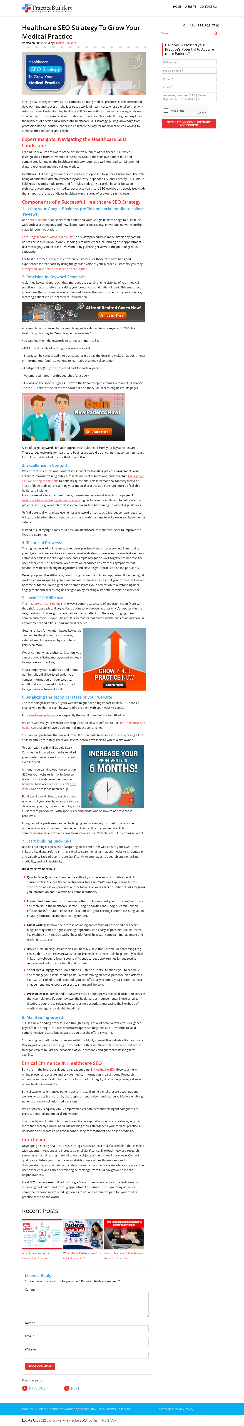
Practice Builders (65, 43)
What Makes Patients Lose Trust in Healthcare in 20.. (82, 1255)
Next (75, 1388)
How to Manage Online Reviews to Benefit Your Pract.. (123, 1255)
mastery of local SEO (41, 604)
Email (30, 1336)
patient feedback (39, 220)
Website (190, 7)
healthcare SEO (104, 1069)
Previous (37, 1388)
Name (30, 1323)
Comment (31, 1289)
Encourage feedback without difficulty (47, 237)
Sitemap (165, 1409)
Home (177, 7)
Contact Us (208, 7)
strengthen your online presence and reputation (54, 269)
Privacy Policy (183, 1409)
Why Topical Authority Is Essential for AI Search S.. (37, 1255)
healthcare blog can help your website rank (51, 500)
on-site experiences (42, 715)
